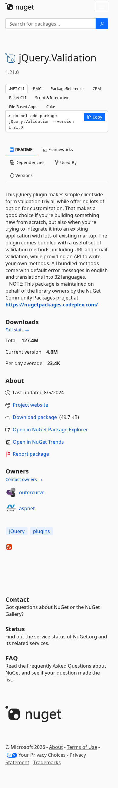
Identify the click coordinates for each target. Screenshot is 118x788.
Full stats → (17, 330)
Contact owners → (23, 479)
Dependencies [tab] (29, 162)
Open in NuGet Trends (38, 442)
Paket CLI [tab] (17, 97)
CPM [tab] (97, 88)
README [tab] (23, 149)
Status (15, 629)
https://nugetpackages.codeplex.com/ (51, 304)
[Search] (102, 23)
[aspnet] (11, 508)
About (56, 747)
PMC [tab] (37, 88)
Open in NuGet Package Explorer (50, 429)
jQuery (17, 531)
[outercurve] (11, 492)
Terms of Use (82, 747)
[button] (94, 117)
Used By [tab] (68, 162)
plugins (41, 531)
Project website (30, 405)
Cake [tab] (50, 106)
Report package (31, 454)
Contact (17, 599)
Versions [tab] (23, 175)
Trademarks (47, 762)
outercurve (31, 492)
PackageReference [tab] (67, 88)
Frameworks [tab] (60, 149)
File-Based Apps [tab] (23, 106)
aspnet (27, 508)
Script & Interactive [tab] (52, 97)
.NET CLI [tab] (16, 88)
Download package (35, 417)
